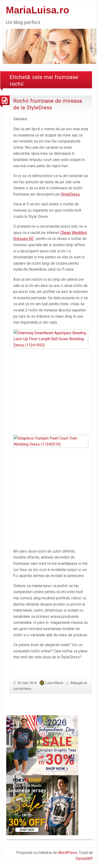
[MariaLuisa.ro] (49, 46)
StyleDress (70, 194)
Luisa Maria (54, 683)
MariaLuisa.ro (37, 10)
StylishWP (84, 858)
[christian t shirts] (42, 745)
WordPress (67, 852)
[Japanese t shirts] (42, 805)
